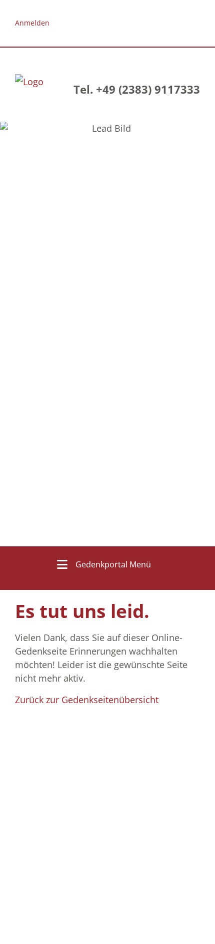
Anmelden (32, 23)
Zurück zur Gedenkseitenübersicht (86, 700)
